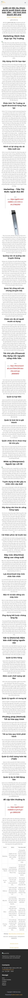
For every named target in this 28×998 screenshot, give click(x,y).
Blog (8, 17)
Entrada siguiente (14, 947)
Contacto (4, 981)
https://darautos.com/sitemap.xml (16, 933)
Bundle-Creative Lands (16, 994)
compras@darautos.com (8, 969)
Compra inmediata (6, 979)
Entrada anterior (14, 943)
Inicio (3, 978)
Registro (4, 984)
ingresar (4, 983)
